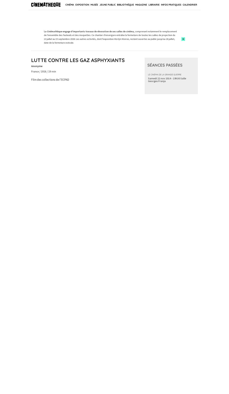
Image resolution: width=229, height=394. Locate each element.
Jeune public (108, 4)
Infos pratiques (171, 4)
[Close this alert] (183, 39)
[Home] (46, 5)
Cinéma (69, 4)
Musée (94, 4)
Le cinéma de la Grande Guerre (164, 74)
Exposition (82, 4)
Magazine (141, 4)
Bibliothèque (125, 4)
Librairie (154, 4)
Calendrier (190, 4)
